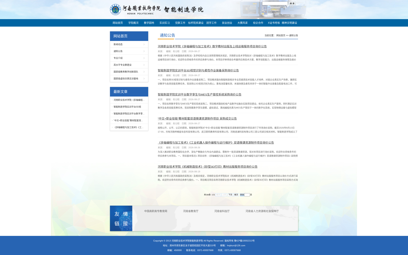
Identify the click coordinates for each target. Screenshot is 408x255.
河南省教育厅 (190, 211)
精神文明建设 (289, 23)
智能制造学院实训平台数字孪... (129, 113)
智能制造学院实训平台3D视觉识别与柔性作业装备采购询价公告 (198, 70)
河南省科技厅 (222, 211)
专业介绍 (118, 58)
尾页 (236, 195)
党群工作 (180, 23)
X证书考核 (274, 23)
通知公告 (118, 51)
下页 (230, 195)
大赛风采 (242, 23)
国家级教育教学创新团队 (126, 71)
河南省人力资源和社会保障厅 (262, 211)
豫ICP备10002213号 (244, 240)
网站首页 (118, 23)
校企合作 (258, 23)
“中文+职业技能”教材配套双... (128, 120)
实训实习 (165, 23)
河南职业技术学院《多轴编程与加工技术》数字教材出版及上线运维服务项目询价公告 (212, 46)
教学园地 (149, 23)
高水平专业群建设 (122, 65)
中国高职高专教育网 (155, 211)
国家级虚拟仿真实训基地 (126, 78)
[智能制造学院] (156, 9)
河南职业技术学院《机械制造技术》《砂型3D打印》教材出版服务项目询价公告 (208, 166)
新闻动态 (118, 44)
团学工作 (211, 23)
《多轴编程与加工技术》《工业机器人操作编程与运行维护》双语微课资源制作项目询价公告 (216, 142)
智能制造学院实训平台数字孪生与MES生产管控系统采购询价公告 (199, 94)
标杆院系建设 (196, 23)
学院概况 (133, 23)
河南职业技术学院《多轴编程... (129, 100)
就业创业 (227, 23)
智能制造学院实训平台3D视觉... (126, 107)
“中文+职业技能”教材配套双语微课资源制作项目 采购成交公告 (197, 118)
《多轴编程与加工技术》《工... (128, 127)
